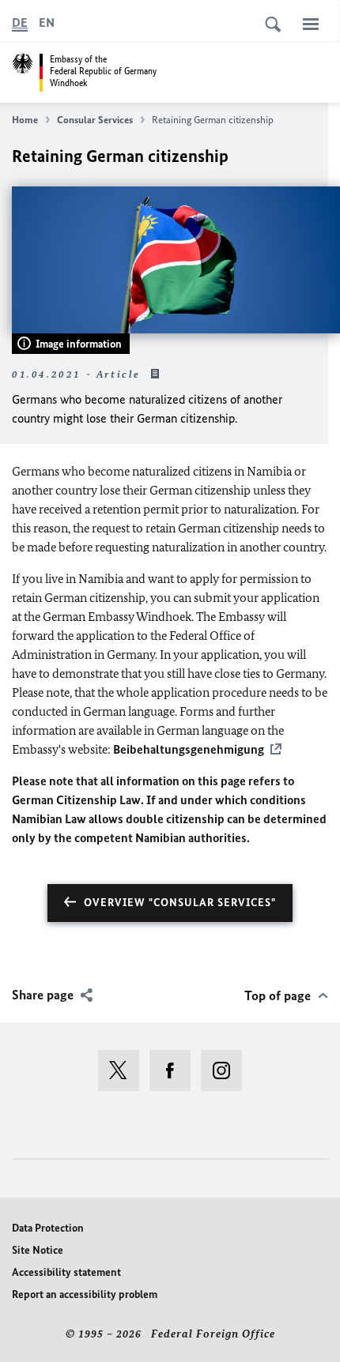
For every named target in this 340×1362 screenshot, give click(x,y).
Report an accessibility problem (84, 1294)
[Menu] (310, 23)
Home (25, 120)
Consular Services (95, 120)
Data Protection (48, 1228)
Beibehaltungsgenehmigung (188, 749)
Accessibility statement (66, 1272)
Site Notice (37, 1250)
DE (20, 22)
